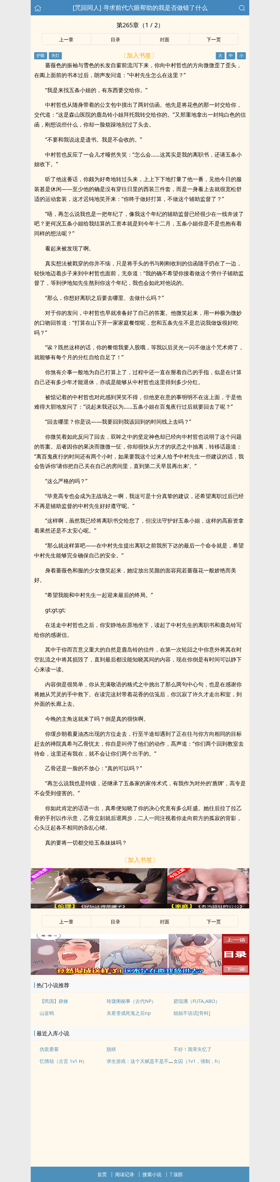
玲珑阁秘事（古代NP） (131, 1001)
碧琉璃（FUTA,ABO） (196, 1001)
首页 (102, 1174)
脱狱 (111, 1049)
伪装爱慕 (49, 1049)
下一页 (214, 39)
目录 (115, 39)
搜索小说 (152, 1174)
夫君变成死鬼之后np (129, 1013)
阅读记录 (124, 1174)
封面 (164, 39)
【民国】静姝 (54, 1001)
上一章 (66, 39)
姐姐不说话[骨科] (191, 1013)
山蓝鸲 (47, 1013)
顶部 (178, 1174)
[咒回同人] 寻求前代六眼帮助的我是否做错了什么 (140, 7)
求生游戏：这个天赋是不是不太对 (142, 1061)
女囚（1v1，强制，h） (198, 1061)
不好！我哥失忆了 (192, 1049)
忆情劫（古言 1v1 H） (63, 1061)
